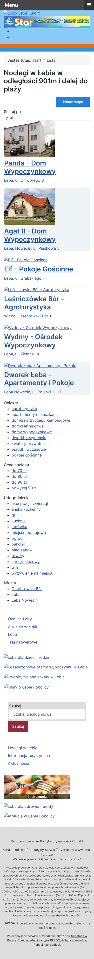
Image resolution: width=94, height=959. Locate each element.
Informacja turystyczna (29, 755)
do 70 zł (19, 470)
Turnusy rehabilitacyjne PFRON (39, 940)
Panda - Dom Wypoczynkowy (30, 167)
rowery (18, 555)
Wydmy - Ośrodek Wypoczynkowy (33, 341)
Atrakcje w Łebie (23, 626)
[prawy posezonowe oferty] (46, 666)
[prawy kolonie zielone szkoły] (34, 676)
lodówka (19, 526)
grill (15, 515)
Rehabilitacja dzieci (47, 944)
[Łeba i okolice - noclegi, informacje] (22, 12)
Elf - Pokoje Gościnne (38, 269)
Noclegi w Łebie (22, 747)
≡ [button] (89, 4)
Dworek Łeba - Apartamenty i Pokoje (39, 379)
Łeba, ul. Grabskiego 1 (24, 278)
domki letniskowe (28, 426)
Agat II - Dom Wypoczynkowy (30, 235)
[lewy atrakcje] (29, 815)
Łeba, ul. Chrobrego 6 (24, 180)
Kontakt (77, 841)
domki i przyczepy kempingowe (41, 420)
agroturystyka (24, 408)
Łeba (16, 594)
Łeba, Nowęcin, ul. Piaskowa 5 (32, 248)
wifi (15, 567)
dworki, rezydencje (29, 437)
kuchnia (19, 520)
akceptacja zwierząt (30, 503)
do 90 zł (19, 482)
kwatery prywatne (28, 443)
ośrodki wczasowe (29, 449)
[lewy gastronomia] (37, 786)
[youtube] (26, 686)
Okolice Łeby (20, 618)
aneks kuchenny (26, 509)
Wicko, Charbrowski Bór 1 (27, 316)
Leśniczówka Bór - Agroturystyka (34, 303)
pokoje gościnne (27, 455)
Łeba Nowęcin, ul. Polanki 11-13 (32, 392)
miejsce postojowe (29, 532)
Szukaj (15, 706)
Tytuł (8, 117)
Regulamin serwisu (25, 841)
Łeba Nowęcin (25, 600)
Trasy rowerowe (22, 642)
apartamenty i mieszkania (35, 414)
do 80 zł (19, 476)
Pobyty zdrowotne (73, 940)
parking (18, 544)
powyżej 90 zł (24, 488)
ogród (17, 538)
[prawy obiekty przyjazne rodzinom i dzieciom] (27, 656)
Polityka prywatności (55, 841)
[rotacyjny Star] (47, 21)
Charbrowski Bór (27, 588)
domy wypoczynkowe (32, 431)
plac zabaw (22, 549)
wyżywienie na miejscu (32, 573)
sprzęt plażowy (26, 561)
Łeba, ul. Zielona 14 (21, 354)
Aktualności (18, 763)
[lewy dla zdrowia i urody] (28, 805)
